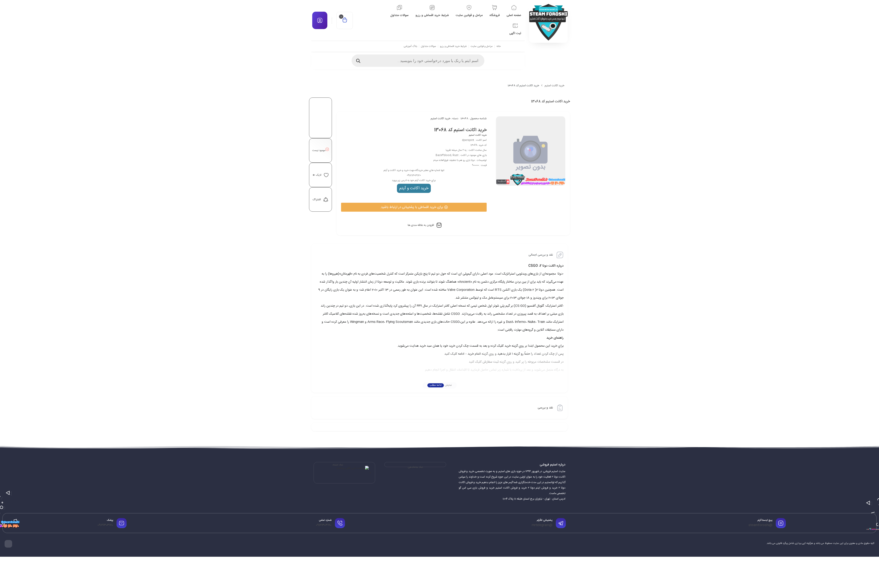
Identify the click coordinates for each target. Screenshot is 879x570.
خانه (498, 46)
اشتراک (317, 199)
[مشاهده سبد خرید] (344, 20)
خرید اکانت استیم (554, 85)
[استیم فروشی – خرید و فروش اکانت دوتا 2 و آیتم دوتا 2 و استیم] (548, 22)
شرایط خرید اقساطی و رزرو (453, 46)
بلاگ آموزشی (410, 46)
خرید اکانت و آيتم (414, 188)
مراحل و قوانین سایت (482, 46)
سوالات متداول (428, 46)
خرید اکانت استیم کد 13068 (460, 130)
